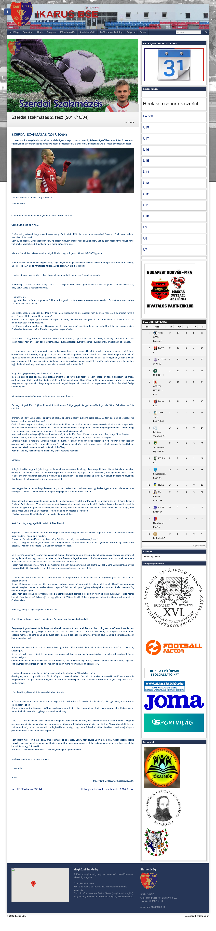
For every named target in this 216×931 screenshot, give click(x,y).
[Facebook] (7, 11)
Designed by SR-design (197, 915)
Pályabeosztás (67, 32)
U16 (146, 149)
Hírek (40, 32)
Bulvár (143, 32)
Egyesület (28, 32)
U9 (145, 227)
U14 (146, 171)
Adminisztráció (87, 32)
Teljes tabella (198, 545)
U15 (146, 160)
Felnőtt (148, 116)
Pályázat (131, 32)
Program (51, 32)
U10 (146, 215)
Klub (157, 326)
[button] (33, 884)
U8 (145, 238)
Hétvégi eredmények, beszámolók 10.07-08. (107, 789)
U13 (146, 182)
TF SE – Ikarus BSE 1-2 (27, 789)
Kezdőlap (14, 32)
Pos (146, 326)
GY (179, 326)
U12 (146, 193)
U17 (146, 138)
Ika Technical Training (111, 32)
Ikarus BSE (67, 14)
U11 (146, 204)
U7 (145, 249)
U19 (146, 127)
